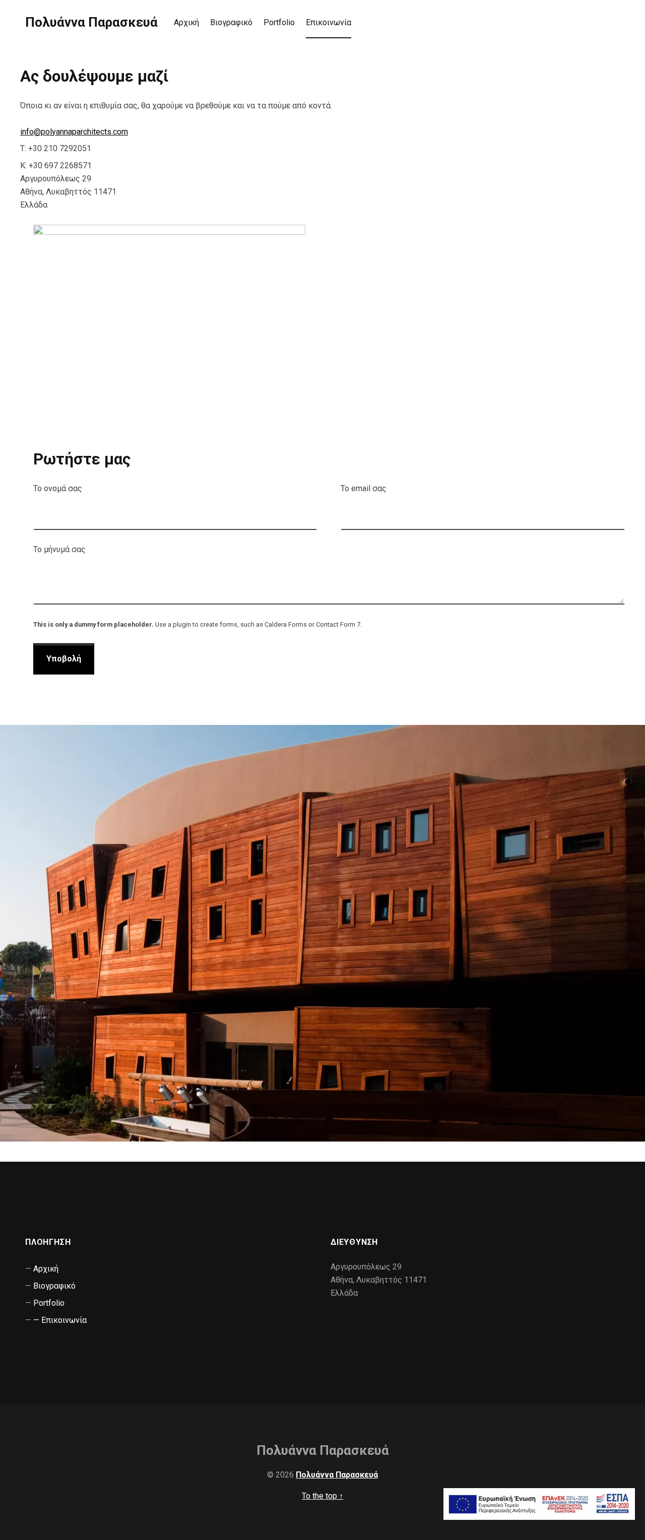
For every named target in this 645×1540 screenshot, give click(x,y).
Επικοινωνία (328, 22)
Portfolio (279, 22)
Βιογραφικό (231, 22)
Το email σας (363, 488)
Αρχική (186, 22)
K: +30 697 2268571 (56, 165)
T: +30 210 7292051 (55, 148)
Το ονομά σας (57, 488)
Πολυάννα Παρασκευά (91, 22)
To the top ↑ (322, 1496)
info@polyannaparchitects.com (74, 132)
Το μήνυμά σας (59, 549)
